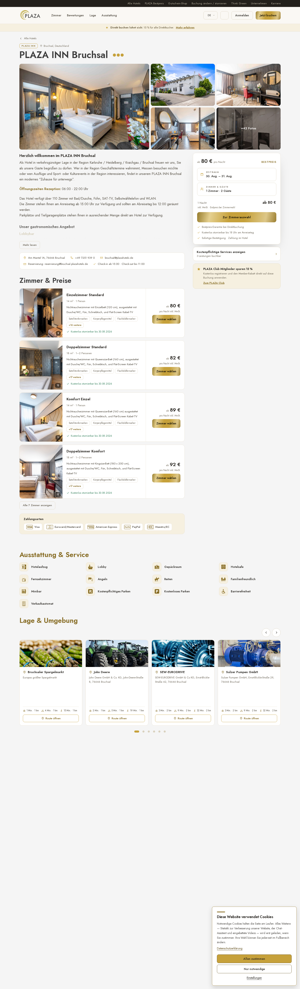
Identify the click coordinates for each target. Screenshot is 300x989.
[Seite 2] (143, 732)
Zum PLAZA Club (213, 283)
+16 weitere (75, 325)
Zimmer (56, 15)
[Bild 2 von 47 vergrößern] (183, 85)
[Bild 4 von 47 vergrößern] (183, 128)
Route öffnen (53, 718)
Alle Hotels (134, 3)
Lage (93, 15)
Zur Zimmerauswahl (237, 217)
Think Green (239, 3)
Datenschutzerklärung (229, 948)
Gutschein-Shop (177, 3)
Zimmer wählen (166, 319)
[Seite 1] (136, 732)
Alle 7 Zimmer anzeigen (37, 505)
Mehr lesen (30, 245)
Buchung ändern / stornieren (209, 3)
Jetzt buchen (268, 15)
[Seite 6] (165, 732)
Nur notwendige (254, 969)
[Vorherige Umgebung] (266, 632)
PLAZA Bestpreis (154, 3)
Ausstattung (109, 15)
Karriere (276, 3)
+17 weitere (75, 377)
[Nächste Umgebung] (276, 632)
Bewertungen (75, 15)
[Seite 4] (154, 732)
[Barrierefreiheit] (224, 15)
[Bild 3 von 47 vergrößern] (249, 85)
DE (209, 15)
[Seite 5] (159, 732)
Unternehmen (259, 3)
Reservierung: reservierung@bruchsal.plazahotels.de (58, 264)
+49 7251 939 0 (85, 258)
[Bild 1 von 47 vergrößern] (84, 107)
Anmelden (242, 15)
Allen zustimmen (254, 959)
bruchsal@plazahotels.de (119, 258)
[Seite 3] (149, 732)
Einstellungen (254, 978)
